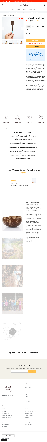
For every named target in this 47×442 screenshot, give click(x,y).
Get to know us (5, 410)
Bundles (26, 390)
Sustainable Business (6, 417)
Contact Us (27, 408)
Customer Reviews (6, 413)
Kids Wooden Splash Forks (9, 15)
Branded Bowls (5, 424)
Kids (26, 392)
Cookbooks (27, 398)
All (25, 385)
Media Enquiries (28, 424)
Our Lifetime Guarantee (31, 96)
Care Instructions (30, 102)
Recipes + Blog (32, 9)
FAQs (26, 410)
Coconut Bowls (28, 387)
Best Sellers (27, 389)
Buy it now (36, 46)
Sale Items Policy (28, 422)
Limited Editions (28, 401)
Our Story (4, 408)
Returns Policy (28, 417)
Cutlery (26, 399)
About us (25, 9)
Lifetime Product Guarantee (31, 411)
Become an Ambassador (7, 420)
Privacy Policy (28, 420)
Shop (13, 9)
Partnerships (5, 422)
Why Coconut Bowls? (31, 99)
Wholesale (18, 9)
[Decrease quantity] (27, 35)
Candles (26, 396)
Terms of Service (28, 419)
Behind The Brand (6, 419)
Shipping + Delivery (29, 415)
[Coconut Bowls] (23, 5)
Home (3, 15)
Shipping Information (30, 105)
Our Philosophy (5, 411)
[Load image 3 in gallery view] (13, 28)
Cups (26, 394)
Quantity (28, 33)
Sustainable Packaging (7, 415)
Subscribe (32, 371)
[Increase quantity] (34, 35)
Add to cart (35, 40)
